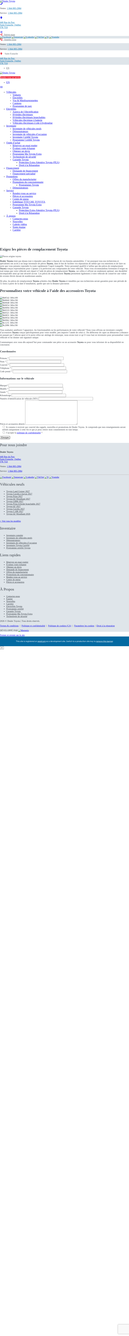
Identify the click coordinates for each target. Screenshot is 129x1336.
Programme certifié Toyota (18, 548)
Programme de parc (22, 106)
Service (10, 190)
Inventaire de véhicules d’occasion (30, 134)
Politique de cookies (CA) (59, 626)
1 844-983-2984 (14, 8)
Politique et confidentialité (33, 626)
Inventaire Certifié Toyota (25, 137)
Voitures (17, 95)
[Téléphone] (1, 4)
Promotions (12, 176)
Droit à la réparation (106, 626)
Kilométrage (6, 395)
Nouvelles (18, 221)
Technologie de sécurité (24, 156)
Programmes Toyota (29, 185)
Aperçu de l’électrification (25, 111)
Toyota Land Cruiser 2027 (18, 491)
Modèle (4, 389)
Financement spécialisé (24, 173)
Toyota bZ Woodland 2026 (18, 514)
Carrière (17, 230)
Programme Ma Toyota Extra (27, 154)
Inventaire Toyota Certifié (17, 545)
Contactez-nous (20, 218)
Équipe (9, 599)
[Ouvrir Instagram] (17, 37)
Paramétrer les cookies (84, 626)
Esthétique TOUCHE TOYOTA (29, 201)
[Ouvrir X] (47, 37)
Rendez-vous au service (10, 77)
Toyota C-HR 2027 (14, 511)
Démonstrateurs (20, 131)
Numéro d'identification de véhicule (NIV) (19, 399)
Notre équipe (19, 227)
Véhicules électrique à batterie (27, 120)
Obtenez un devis (21, 151)
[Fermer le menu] (1, 87)
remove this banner (104, 641)
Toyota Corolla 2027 (15, 509)
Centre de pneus (21, 199)
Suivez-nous (9, 34)
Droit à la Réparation (29, 165)
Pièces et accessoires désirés (12, 424)
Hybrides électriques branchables (29, 117)
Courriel (4, 365)
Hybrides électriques (23, 114)
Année (3, 392)
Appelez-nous (9, 39)
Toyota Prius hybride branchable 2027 (23, 504)
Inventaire (11, 125)
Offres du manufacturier (24, 179)
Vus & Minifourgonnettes (25, 100)
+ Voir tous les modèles (10, 521)
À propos (11, 216)
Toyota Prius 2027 (14, 496)
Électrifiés (17, 97)
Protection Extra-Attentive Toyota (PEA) (39, 162)
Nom (3, 361)
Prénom (4, 358)
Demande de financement (25, 171)
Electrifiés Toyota (14, 606)
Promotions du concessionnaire (28, 182)
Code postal (6, 371)
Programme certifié (15, 609)
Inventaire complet (14, 535)
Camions (17, 103)
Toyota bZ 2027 (13, 506)
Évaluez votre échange (24, 148)
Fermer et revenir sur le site (12, 635)
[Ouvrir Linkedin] (29, 37)
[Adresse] (1, 18)
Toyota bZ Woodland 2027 (18, 499)
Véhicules (11, 92)
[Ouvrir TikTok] (39, 37)
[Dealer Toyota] (7, 1)
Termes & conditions (9, 626)
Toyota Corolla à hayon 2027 (19, 494)
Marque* (4, 385)
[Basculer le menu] (1, 32)
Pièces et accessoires (23, 196)
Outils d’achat (13, 142)
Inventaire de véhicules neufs (27, 128)
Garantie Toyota (21, 159)
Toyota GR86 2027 (14, 501)
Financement (12, 168)
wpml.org (42, 641)
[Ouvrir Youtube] (54, 37)
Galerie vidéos (20, 224)
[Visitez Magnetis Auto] (23, 630)
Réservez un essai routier (25, 145)
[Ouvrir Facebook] (5, 37)
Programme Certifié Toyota (26, 140)
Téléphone (5, 368)
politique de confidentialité (29, 433)
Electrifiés (11, 109)
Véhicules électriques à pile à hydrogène (33, 123)
